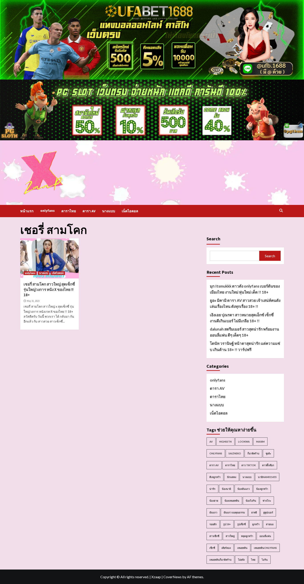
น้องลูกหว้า (262, 488)
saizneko (235, 453)
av (211, 441)
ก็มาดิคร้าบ (253, 453)
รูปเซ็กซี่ (241, 524)
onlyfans (47, 210)
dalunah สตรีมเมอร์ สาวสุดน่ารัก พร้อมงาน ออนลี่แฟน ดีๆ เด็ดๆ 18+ (244, 332)
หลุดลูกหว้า (247, 536)
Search (213, 238)
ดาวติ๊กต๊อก (268, 465)
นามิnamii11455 (267, 477)
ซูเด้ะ (268, 453)
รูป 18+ (227, 524)
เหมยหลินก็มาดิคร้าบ (220, 559)
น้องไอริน (251, 500)
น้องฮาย (213, 500)
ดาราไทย (68, 211)
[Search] (281, 210)
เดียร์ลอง (226, 547)
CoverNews (172, 577)
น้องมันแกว (243, 488)
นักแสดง (231, 477)
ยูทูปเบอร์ (268, 512)
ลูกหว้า (255, 524)
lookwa (244, 441)
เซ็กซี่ (212, 547)
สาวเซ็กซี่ (214, 536)
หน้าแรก (27, 211)
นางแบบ (108, 211)
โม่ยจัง (241, 559)
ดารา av (214, 465)
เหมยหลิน (242, 547)
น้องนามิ (226, 488)
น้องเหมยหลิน (232, 500)
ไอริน (265, 559)
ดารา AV (89, 211)
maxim (260, 441)
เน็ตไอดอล (130, 211)
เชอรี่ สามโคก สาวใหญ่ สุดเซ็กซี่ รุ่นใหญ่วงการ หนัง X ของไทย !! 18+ (49, 289)
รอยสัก (213, 524)
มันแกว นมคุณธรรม (234, 512)
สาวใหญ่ (230, 536)
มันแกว (213, 512)
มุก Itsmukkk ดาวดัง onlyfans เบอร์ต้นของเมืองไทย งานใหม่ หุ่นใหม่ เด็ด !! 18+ (245, 289)
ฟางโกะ (267, 500)
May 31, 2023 (33, 300)
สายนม (270, 524)
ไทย (253, 559)
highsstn (225, 441)
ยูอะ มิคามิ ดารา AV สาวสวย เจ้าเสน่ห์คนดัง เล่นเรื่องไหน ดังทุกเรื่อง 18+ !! (245, 303)
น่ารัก (212, 488)
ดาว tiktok (248, 465)
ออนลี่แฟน (265, 536)
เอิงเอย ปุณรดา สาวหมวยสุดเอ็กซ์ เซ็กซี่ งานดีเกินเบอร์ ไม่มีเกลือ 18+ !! (242, 317)
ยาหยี (254, 512)
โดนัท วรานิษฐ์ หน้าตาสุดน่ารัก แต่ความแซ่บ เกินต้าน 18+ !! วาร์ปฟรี (245, 346)
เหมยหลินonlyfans (265, 547)
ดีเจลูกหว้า (215, 477)
